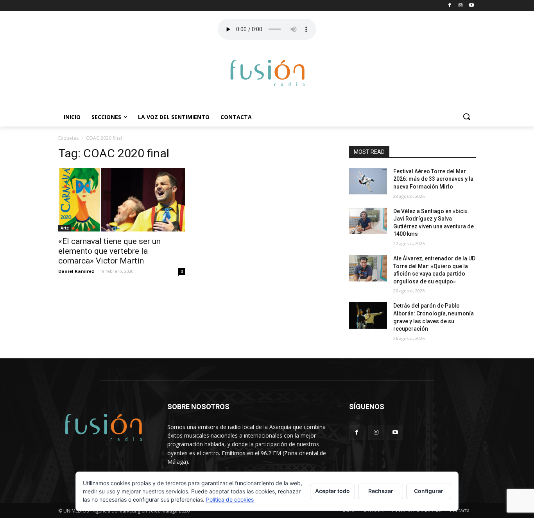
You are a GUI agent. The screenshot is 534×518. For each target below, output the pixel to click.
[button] (466, 117)
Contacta (236, 117)
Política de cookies (230, 499)
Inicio (72, 117)
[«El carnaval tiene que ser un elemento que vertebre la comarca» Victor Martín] (121, 199)
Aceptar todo (332, 491)
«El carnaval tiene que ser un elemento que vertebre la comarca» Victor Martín (109, 251)
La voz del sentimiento (174, 117)
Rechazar (380, 491)
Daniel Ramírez (76, 271)
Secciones (106, 117)
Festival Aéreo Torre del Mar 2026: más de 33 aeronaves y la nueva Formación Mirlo (433, 179)
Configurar (428, 491)
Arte (65, 228)
